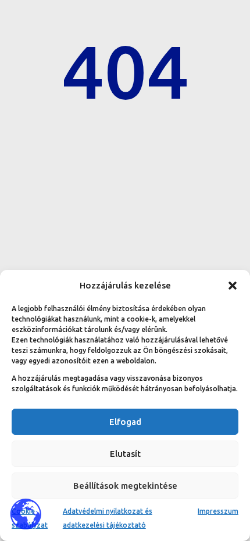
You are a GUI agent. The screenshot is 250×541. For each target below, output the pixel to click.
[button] (232, 285)
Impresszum (218, 511)
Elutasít (125, 454)
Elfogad (125, 422)
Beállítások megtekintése (125, 485)
